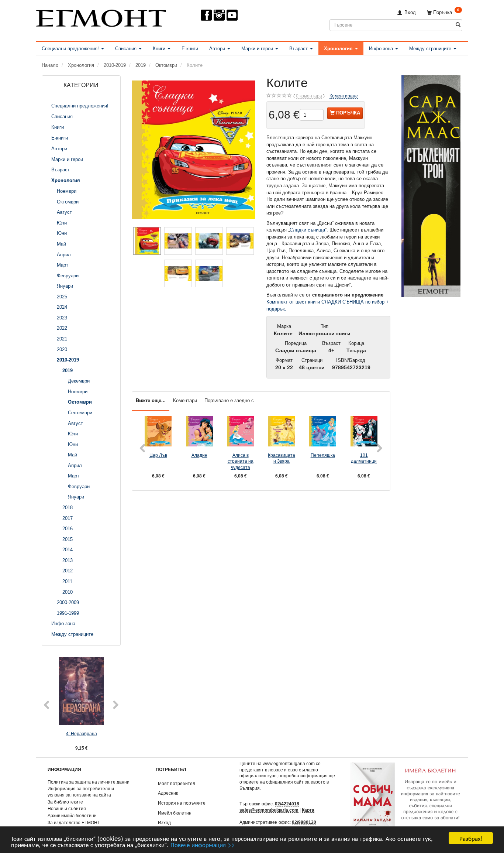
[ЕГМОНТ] (101, 16)
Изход (164, 822)
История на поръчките (182, 803)
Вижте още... (151, 400)
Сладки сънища (307, 230)
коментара (309, 95)
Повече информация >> (202, 844)
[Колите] (194, 149)
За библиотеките (65, 801)
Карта (308, 810)
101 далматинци (364, 458)
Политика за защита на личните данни (89, 782)
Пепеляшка (323, 455)
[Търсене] (458, 24)
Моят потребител (176, 783)
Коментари (185, 400)
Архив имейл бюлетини (72, 815)
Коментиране (343, 95)
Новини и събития (67, 808)
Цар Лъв (158, 455)
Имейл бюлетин (174, 813)
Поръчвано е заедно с (229, 400)
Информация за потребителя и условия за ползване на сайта (81, 791)
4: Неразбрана (81, 733)
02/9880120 (304, 822)
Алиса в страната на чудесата (240, 461)
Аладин (199, 455)
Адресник (168, 793)
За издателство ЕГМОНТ (74, 822)
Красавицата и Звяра (281, 458)
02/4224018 (287, 803)
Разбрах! (470, 838)
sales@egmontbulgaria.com (268, 810)
